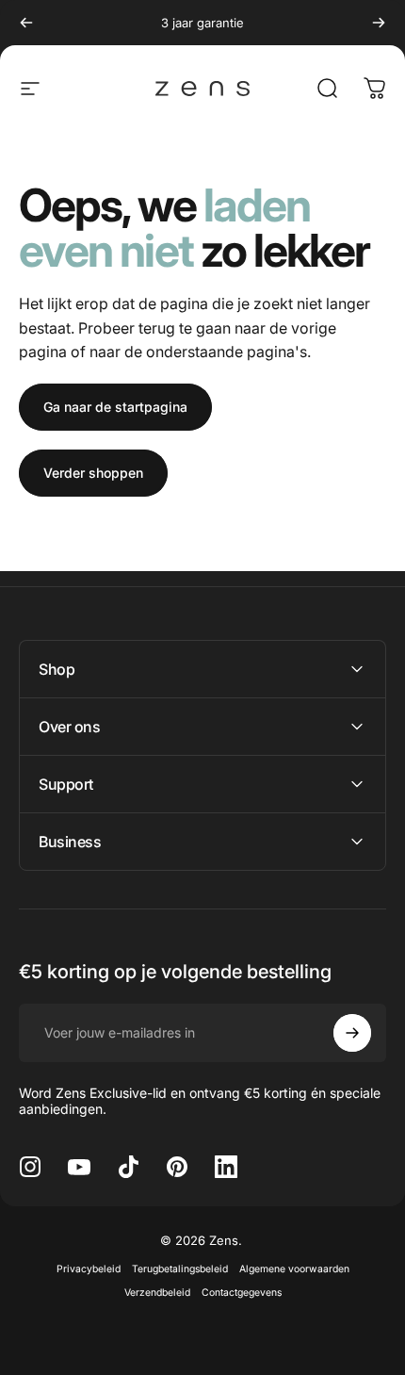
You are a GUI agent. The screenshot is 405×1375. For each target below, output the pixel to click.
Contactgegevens (242, 1292)
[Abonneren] (352, 1033)
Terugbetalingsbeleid (180, 1269)
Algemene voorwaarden (294, 1269)
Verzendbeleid (157, 1292)
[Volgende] (378, 22)
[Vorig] (26, 22)
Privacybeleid (89, 1269)
